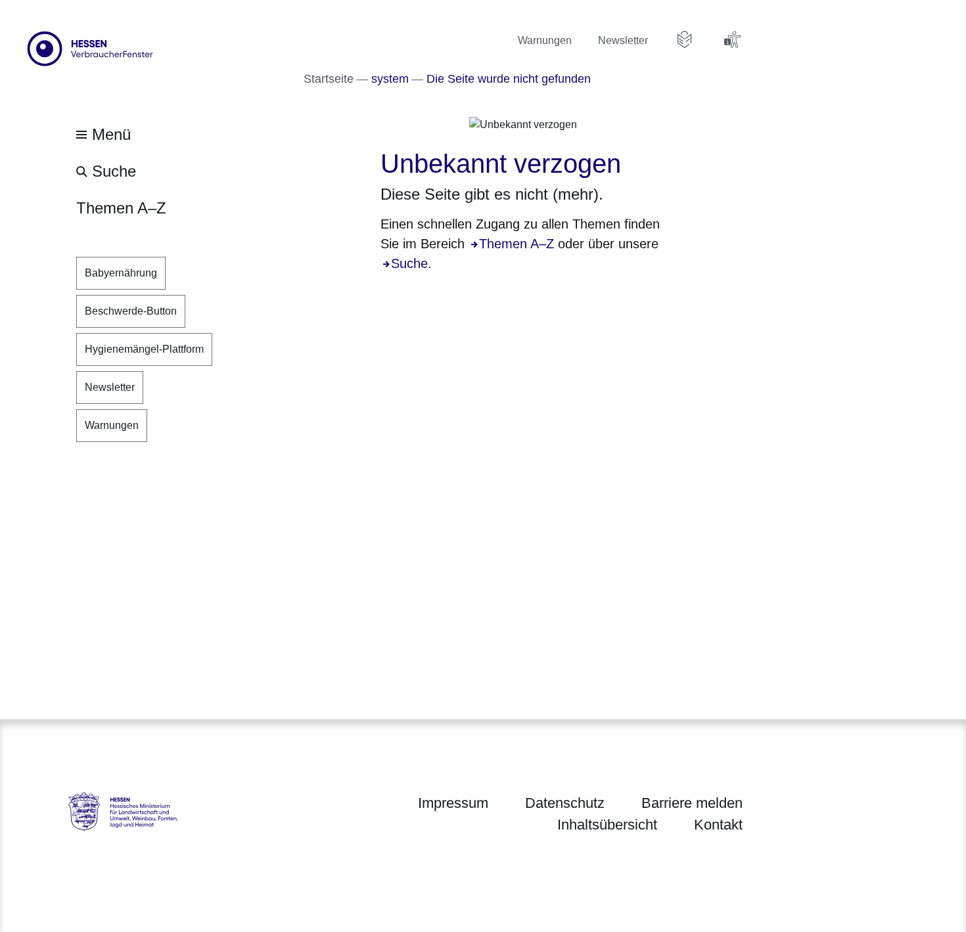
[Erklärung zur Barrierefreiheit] (732, 39)
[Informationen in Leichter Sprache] (684, 39)
